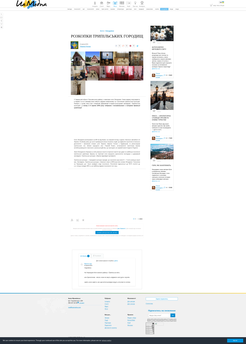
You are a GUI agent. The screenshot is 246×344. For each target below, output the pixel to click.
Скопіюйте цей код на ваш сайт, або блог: (107, 232)
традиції (141, 9)
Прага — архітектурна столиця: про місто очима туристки (161, 118)
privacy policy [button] (106, 340)
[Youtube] (165, 320)
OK (173, 315)
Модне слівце (132, 318)
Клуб (129, 323)
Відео (106, 306)
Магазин (130, 325)
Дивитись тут (156, 68)
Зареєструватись (162, 299)
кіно (135, 9)
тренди (69, 9)
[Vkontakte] (155, 320)
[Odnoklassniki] (161, 320)
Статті (106, 304)
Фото (102, 30)
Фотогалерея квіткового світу (159, 48)
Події (106, 320)
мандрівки (164, 9)
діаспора (129, 9)
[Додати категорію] (78, 218)
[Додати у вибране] (84, 218)
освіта (157, 9)
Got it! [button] (235, 340)
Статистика (149, 303)
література (120, 9)
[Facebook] (148, 320)
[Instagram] (168, 320)
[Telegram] (171, 320)
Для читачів (131, 304)
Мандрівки (110, 30)
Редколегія (108, 325)
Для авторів (131, 301)
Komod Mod (131, 320)
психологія (90, 9)
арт (84, 9)
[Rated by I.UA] (159, 325)
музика (113, 9)
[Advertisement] (123, 20)
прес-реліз (105, 9)
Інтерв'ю (107, 301)
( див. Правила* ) (121, 228)
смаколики (149, 9)
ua (221, 2)
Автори (107, 318)
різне (97, 9)
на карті (81, 303)
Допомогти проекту (111, 328)
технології (77, 9)
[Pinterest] (158, 320)
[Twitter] (152, 320)
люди (177, 9)
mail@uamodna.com (74, 307)
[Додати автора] (73, 218)
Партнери (108, 323)
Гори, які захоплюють (161, 165)
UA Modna (84, 256)
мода (171, 9)
